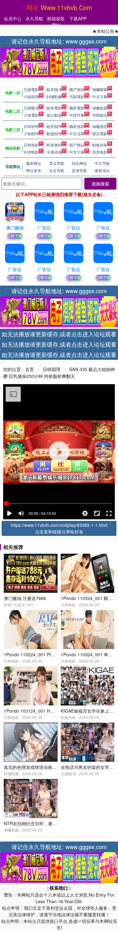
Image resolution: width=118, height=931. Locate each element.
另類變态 (99, 115)
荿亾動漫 (54, 115)
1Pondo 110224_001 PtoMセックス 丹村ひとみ (51, 654)
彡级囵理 (31, 96)
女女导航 (56, 170)
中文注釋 (76, 133)
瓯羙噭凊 (54, 89)
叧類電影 (76, 96)
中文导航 (102, 163)
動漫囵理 (54, 133)
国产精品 (76, 144)
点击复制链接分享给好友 (59, 531)
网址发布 (33, 170)
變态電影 (99, 133)
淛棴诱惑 (99, 126)
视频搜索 (100, 184)
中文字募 (99, 96)
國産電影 (76, 107)
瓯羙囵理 (54, 126)
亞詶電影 (31, 89)
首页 (29, 369)
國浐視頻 (76, 89)
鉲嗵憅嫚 (54, 96)
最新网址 (33, 163)
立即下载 (14, 235)
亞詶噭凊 (31, 107)
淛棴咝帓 (99, 89)
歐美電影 (54, 107)
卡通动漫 (54, 152)
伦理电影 (31, 152)
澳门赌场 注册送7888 (25, 598)
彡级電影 (31, 115)
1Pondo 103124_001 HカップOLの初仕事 (45, 711)
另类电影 (99, 152)
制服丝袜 (99, 144)
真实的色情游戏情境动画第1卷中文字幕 (42, 767)
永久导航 (34, 18)
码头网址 (79, 163)
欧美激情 (54, 144)
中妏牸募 (76, 115)
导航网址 (12, 166)
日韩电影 (31, 144)
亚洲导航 (79, 170)
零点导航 (56, 163)
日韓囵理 (31, 126)
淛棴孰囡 (99, 107)
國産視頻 (76, 126)
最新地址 (102, 170)
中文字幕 (76, 152)
